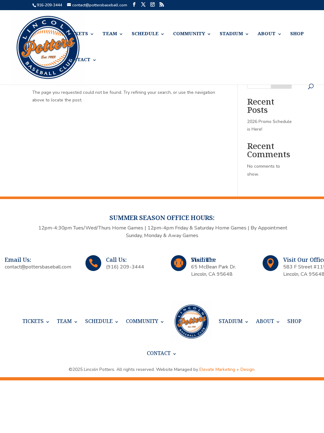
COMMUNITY (189, 34)
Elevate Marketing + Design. (227, 369)
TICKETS (77, 34)
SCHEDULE (145, 34)
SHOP (297, 34)
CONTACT (78, 60)
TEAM (110, 34)
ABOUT (267, 34)
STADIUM (231, 34)
